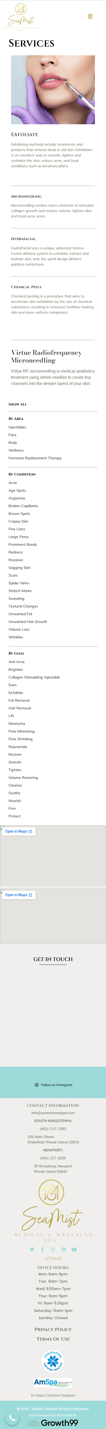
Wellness (16, 450)
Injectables (17, 427)
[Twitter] (32, 1249)
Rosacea (15, 560)
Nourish (14, 800)
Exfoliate (15, 692)
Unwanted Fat (20, 614)
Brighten (15, 669)
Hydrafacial (23, 238)
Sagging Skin (19, 567)
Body (12, 442)
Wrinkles (15, 637)
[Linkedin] (63, 1249)
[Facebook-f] (42, 1249)
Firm (12, 808)
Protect (14, 816)
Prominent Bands (22, 544)
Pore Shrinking (20, 739)
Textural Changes (23, 606)
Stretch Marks (20, 590)
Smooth (14, 762)
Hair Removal (19, 708)
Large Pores (18, 536)
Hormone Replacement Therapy (34, 458)
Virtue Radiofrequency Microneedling (46, 356)
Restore (15, 754)
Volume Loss (19, 629)
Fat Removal (18, 700)
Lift (11, 715)
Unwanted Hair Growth (27, 621)
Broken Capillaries (23, 506)
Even (12, 685)
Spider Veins (18, 583)
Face (12, 435)
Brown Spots (19, 513)
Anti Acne (16, 661)
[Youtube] (74, 1249)
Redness (15, 552)
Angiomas (16, 498)
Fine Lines (16, 529)
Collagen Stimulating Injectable (34, 677)
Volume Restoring (23, 777)
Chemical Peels (26, 287)
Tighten (14, 770)
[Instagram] (53, 1249)
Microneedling (26, 196)
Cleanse (15, 785)
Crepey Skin (18, 521)
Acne (12, 482)
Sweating (16, 598)
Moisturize (16, 723)
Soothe (14, 793)
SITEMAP (53, 1259)
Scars (13, 575)
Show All (17, 404)
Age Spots (17, 490)
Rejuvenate (17, 746)
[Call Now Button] (12, 1418)
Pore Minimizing (21, 731)
